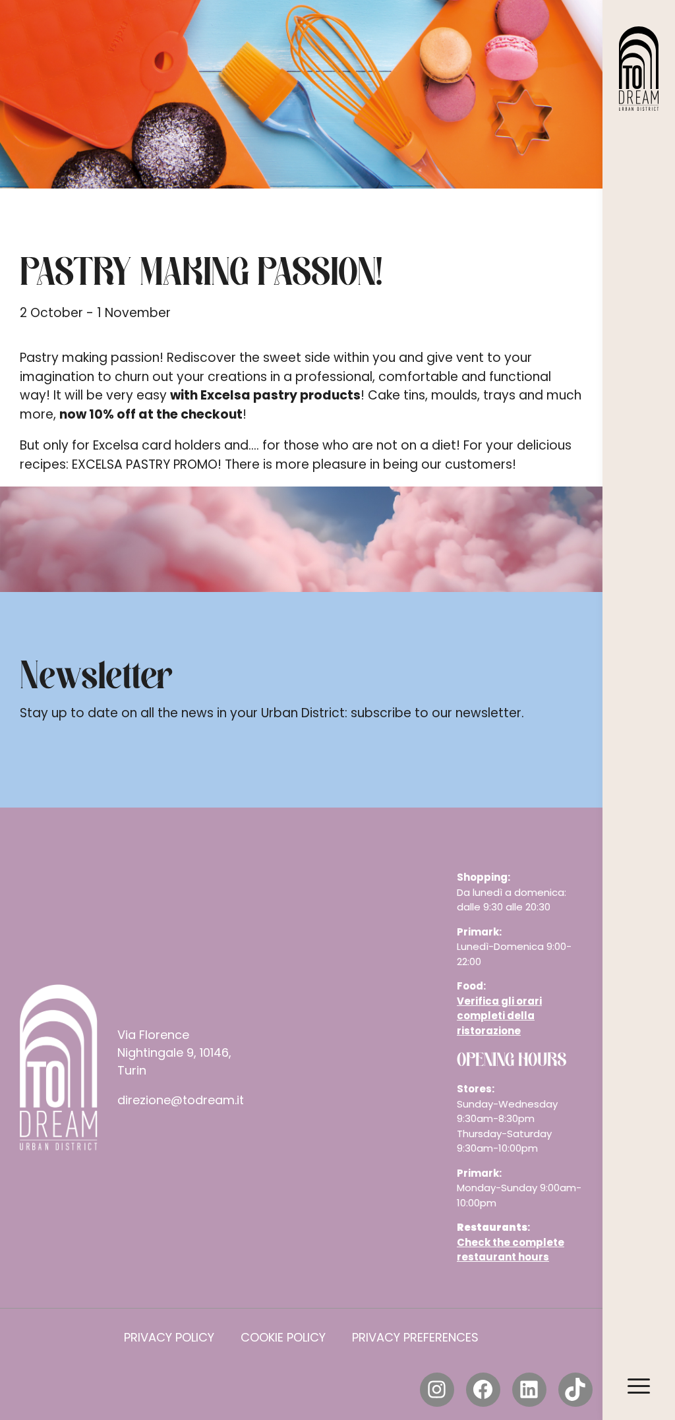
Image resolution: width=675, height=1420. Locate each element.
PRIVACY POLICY (169, 1337)
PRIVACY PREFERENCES (415, 1337)
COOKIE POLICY (283, 1337)
